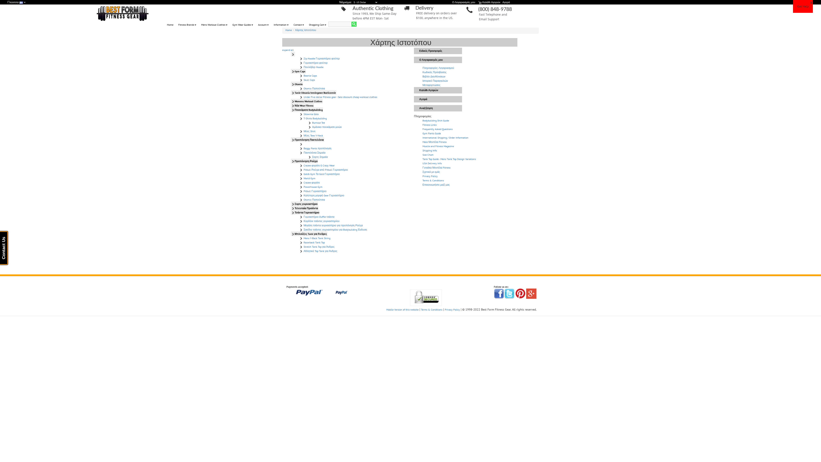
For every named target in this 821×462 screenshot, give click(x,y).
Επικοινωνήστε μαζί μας (436, 184)
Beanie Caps (310, 75)
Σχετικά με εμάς (431, 171)
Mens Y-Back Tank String (317, 238)
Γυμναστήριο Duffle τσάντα (319, 216)
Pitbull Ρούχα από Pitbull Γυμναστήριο (326, 169)
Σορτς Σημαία (320, 156)
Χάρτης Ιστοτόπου (305, 30)
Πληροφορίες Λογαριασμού (438, 68)
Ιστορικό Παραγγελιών (435, 80)
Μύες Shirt (309, 131)
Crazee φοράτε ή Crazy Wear (319, 165)
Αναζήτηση (426, 108)
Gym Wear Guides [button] (241, 24)
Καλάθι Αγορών (428, 90)
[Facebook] (499, 293)
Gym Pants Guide (431, 133)
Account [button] (262, 24)
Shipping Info (429, 150)
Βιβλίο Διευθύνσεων (433, 76)
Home (170, 24)
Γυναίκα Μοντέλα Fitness (436, 167)
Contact (298, 24)
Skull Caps (309, 79)
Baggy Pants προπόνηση (317, 148)
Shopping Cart (316, 24)
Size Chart (427, 154)
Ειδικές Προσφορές (430, 50)
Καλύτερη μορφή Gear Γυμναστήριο (324, 195)
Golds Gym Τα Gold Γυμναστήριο (322, 174)
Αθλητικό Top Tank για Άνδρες (320, 251)
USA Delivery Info (432, 163)
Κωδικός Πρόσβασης (434, 72)
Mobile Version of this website (402, 309)
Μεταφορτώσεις (431, 85)
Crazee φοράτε (312, 182)
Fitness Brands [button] (186, 24)
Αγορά (423, 99)
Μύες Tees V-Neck (313, 135)
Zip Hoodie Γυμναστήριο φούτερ (322, 58)
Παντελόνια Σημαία (314, 152)
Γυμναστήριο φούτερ (316, 62)
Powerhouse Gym (313, 186)
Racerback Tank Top (314, 242)
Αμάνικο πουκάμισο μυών (327, 127)
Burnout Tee (318, 122)
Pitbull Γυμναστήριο (315, 191)
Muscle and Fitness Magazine (438, 146)
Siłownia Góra (311, 114)
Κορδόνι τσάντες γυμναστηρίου (322, 221)
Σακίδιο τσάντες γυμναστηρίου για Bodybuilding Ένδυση (335, 229)
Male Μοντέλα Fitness (434, 142)
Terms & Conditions (433, 180)
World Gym (309, 178)
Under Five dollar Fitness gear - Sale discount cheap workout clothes (340, 97)
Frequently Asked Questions (437, 129)
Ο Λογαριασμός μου (431, 59)
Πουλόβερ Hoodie (313, 67)
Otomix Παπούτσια (314, 88)
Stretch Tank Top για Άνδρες (319, 246)
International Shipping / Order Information (445, 137)
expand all (288, 50)
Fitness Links (429, 124)
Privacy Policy (430, 176)
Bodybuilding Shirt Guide (435, 120)
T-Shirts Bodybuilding (315, 118)
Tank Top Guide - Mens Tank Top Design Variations (449, 159)
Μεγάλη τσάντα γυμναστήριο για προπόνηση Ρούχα (333, 225)
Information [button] (280, 24)
